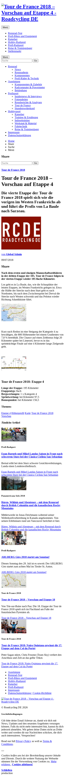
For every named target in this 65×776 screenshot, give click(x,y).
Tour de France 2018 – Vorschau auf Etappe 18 (28, 599)
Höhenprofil (17, 413)
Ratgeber (13, 39)
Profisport (13, 93)
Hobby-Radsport (17, 42)
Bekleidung (21, 90)
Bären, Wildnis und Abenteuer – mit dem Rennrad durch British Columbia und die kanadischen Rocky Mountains (30, 505)
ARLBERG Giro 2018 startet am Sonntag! (25, 557)
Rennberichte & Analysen (28, 102)
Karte (28, 413)
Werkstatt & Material (25, 123)
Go (35, 60)
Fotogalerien (21, 99)
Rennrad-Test (15, 33)
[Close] (2, 750)
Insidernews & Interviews (28, 96)
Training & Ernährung (26, 117)
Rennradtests (21, 72)
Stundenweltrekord (25, 108)
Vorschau (6, 416)
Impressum (14, 132)
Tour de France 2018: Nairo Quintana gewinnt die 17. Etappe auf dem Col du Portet (31, 647)
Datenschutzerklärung (19, 135)
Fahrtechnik (21, 126)
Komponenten (22, 75)
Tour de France (23, 105)
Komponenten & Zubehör (28, 84)
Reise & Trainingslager (20, 48)
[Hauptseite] (32, 19)
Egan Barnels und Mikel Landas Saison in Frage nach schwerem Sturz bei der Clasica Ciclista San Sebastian (31, 455)
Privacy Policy (23, 741)
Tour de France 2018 (13, 170)
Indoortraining (22, 120)
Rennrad (12, 66)
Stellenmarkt (14, 51)
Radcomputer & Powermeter (30, 87)
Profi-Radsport (16, 45)
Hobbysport (14, 111)
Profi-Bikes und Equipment (22, 36)
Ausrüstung (14, 81)
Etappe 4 (6, 413)
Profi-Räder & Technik (27, 78)
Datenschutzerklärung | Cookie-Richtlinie (30, 693)
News (18, 69)
